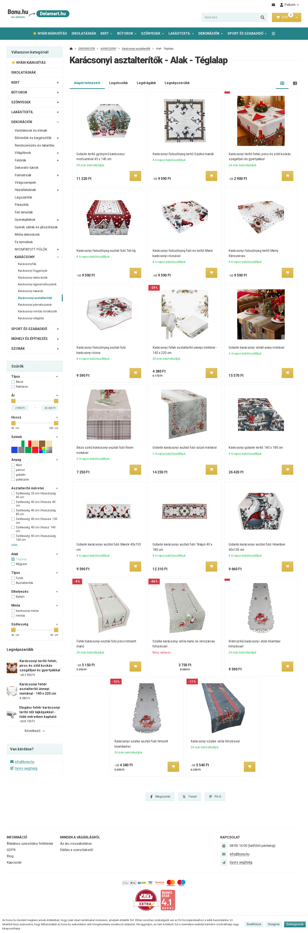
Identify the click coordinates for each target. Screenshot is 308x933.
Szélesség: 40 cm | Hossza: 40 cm (36, 503)
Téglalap (21, 559)
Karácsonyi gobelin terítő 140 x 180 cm (256, 448)
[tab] (282, 83)
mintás (20, 615)
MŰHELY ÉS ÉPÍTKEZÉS (29, 339)
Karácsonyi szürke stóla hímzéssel (215, 741)
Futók (19, 578)
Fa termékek (24, 242)
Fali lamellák (24, 212)
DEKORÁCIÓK (208, 33)
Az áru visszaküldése (76, 844)
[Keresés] (263, 17)
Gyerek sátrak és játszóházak (36, 227)
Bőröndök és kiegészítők (33, 138)
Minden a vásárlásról (80, 837)
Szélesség (19, 624)
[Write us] (223, 862)
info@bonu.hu (24, 762)
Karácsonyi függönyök (32, 270)
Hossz (16, 417)
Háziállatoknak (25, 190)
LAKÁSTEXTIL (179, 33)
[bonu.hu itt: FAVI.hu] (146, 900)
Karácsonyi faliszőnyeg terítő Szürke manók (183, 154)
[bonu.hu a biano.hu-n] (167, 900)
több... (15, 545)
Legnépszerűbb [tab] (177, 83)
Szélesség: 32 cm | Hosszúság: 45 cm (36, 495)
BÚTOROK (125, 33)
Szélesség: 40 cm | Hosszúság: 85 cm (36, 512)
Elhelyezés (19, 592)
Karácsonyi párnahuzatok (35, 304)
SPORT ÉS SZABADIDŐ (245, 33)
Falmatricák (23, 175)
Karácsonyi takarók (30, 291)
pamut (20, 470)
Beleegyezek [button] (295, 924)
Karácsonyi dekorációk (33, 277)
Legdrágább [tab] (146, 83)
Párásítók (22, 205)
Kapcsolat (14, 862)
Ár (13, 395)
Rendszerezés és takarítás (34, 145)
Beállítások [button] (254, 924)
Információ (17, 837)
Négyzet (21, 564)
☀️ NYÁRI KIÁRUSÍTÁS (50, 33)
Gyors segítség (26, 768)
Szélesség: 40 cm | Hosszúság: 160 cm (36, 537)
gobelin (21, 474)
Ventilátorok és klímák (31, 131)
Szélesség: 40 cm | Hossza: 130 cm (36, 520)
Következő (32, 731)
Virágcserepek (25, 183)
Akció (19, 381)
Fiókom (290, 5)
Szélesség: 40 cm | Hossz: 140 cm (36, 529)
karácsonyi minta (27, 610)
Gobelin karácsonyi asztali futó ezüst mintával (184, 448)
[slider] (13, 401)
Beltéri (20, 596)
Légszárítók (23, 197)
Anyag (16, 460)
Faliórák (20, 160)
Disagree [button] (274, 924)
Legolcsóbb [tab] (118, 83)
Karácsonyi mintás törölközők (37, 311)
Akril (19, 465)
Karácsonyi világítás (31, 318)
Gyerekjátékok (25, 220)
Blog (10, 856)
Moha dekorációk (27, 234)
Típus (15, 376)
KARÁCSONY (25, 257)
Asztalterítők (24, 583)
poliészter (22, 479)
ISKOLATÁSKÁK (84, 33)
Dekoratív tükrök (27, 168)
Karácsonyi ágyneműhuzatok (37, 284)
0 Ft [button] (287, 17)
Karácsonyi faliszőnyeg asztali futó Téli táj (105, 251)
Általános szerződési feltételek (30, 844)
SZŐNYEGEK (150, 33)
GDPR (11, 850)
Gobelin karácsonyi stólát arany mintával (256, 348)
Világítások (23, 153)
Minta (15, 605)
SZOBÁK (18, 349)
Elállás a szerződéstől (76, 850)
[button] (296, 17)
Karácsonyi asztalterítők (35, 298)
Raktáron (22, 386)
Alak (14, 554)
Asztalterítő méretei (27, 488)
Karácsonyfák (27, 264)
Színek (16, 437)
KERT (105, 33)
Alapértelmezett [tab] (87, 83)
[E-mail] (273, 5)
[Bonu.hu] (38, 13)
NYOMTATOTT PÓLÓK (31, 249)
